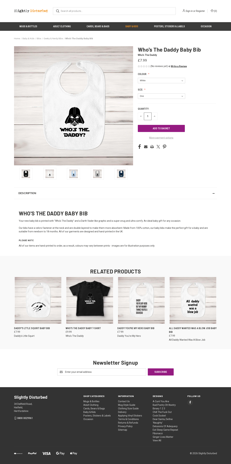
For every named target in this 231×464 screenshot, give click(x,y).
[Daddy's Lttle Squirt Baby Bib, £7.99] (38, 300)
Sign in (189, 11)
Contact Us (124, 401)
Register (200, 11)
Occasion (206, 26)
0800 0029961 (25, 418)
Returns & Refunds (128, 422)
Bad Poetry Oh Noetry (164, 405)
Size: (140, 89)
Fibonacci (158, 433)
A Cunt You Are (161, 401)
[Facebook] (139, 146)
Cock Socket (159, 415)
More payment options (161, 137)
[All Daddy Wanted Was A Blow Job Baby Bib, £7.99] (193, 300)
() (215, 11)
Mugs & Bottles (28, 26)
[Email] (145, 146)
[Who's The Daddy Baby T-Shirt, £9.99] (89, 300)
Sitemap (122, 429)
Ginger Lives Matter (163, 437)
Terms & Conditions (128, 419)
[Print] (152, 146)
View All (157, 440)
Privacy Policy (125, 426)
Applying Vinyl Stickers (130, 415)
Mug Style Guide (126, 405)
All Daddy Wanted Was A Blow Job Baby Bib (193, 330)
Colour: (142, 74)
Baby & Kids (131, 26)
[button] (177, 66)
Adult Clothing (62, 26)
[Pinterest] (164, 146)
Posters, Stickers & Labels (169, 26)
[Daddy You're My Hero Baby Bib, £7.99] (141, 300)
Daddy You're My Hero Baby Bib (135, 328)
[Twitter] (158, 146)
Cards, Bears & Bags (98, 26)
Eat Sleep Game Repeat (165, 429)
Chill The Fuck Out (162, 412)
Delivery (122, 412)
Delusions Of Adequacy (165, 426)
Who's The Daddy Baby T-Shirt (83, 328)
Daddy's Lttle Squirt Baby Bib (32, 328)
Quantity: (143, 108)
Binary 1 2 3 (159, 408)
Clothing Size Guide (128, 408)
